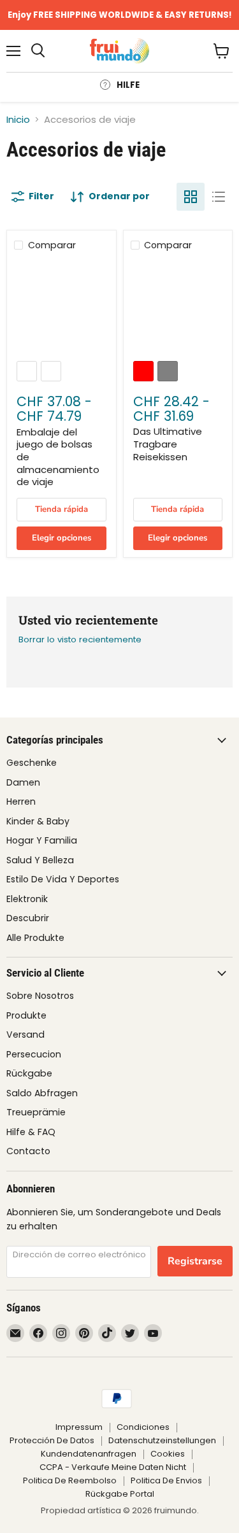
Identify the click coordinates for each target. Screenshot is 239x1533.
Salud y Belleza (40, 860)
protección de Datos (52, 1440)
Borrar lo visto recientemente (79, 639)
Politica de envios (166, 1480)
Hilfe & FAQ (30, 1132)
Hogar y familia (41, 840)
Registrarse (195, 1261)
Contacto (28, 1151)
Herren (21, 801)
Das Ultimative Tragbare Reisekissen (167, 444)
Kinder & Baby (37, 821)
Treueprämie (36, 1112)
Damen (23, 782)
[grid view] (191, 197)
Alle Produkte (35, 937)
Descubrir (27, 918)
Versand (25, 1034)
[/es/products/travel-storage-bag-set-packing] (61, 307)
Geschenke (31, 762)
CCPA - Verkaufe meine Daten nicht (113, 1467)
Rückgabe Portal (119, 1494)
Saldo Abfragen (42, 1093)
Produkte (26, 1015)
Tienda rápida (61, 509)
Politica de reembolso (70, 1480)
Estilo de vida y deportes (62, 879)
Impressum (79, 1427)
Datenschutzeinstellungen (162, 1440)
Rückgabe (29, 1073)
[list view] (219, 197)
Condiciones (143, 1427)
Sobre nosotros (40, 995)
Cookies (167, 1454)
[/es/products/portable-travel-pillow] (178, 307)
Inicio (18, 119)
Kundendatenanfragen (88, 1454)
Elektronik (27, 899)
